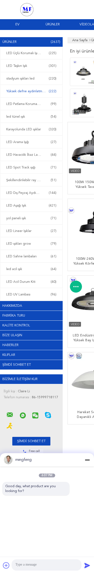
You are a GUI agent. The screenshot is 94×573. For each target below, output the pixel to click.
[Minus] (87, 460)
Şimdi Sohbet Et (16, 364)
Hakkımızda (12, 305)
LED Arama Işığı (31, 142)
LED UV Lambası (31, 294)
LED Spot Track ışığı (31, 167)
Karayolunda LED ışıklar (31, 129)
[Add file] (6, 565)
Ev (17, 24)
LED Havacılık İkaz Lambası (31, 154)
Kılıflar (8, 355)
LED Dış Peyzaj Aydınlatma (31, 193)
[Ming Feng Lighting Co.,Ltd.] (10, 415)
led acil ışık (31, 269)
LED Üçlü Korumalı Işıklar (31, 53)
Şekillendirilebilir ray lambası (31, 180)
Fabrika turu (13, 315)
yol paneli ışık (31, 218)
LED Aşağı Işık (31, 205)
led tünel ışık (31, 116)
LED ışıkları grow (31, 243)
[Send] (87, 565)
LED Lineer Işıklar (31, 231)
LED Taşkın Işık (31, 66)
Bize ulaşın (12, 335)
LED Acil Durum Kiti (31, 282)
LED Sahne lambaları (31, 256)
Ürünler (53, 24)
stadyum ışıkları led (31, 78)
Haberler (10, 345)
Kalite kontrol (16, 325)
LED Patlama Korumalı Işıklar (31, 104)
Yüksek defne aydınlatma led (31, 91)
